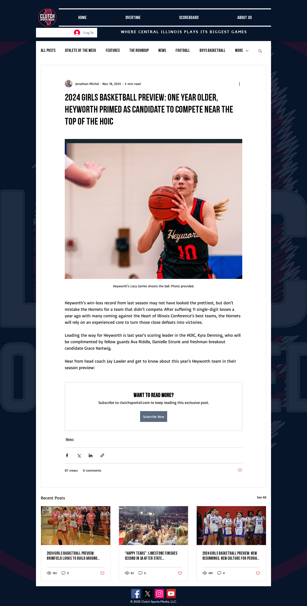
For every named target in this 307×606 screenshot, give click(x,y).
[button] (260, 51)
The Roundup (139, 50)
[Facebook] (136, 593)
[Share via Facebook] (67, 455)
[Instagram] (159, 593)
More (239, 50)
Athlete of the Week (80, 50)
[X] (147, 593)
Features (113, 50)
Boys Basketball (212, 50)
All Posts (48, 50)
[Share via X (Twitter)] (79, 455)
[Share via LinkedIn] (90, 455)
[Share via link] (102, 455)
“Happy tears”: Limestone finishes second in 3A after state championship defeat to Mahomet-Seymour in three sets (151, 556)
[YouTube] (171, 593)
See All (261, 497)
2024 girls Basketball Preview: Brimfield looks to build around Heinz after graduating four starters (72, 556)
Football (183, 50)
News (162, 50)
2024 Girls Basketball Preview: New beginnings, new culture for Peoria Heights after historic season (229, 556)
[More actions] (239, 83)
